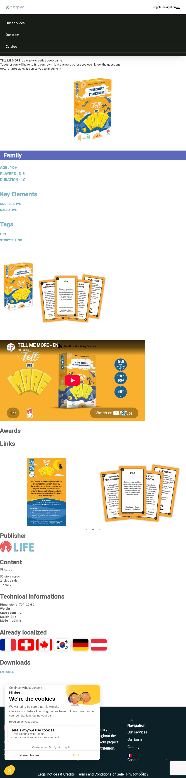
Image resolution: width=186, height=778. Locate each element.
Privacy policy (137, 774)
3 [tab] (100, 529)
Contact (133, 760)
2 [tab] (93, 529)
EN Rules (7, 672)
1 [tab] (86, 529)
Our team (134, 739)
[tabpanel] (46, 492)
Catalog (133, 747)
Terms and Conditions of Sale (100, 774)
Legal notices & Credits (56, 774)
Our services (137, 732)
